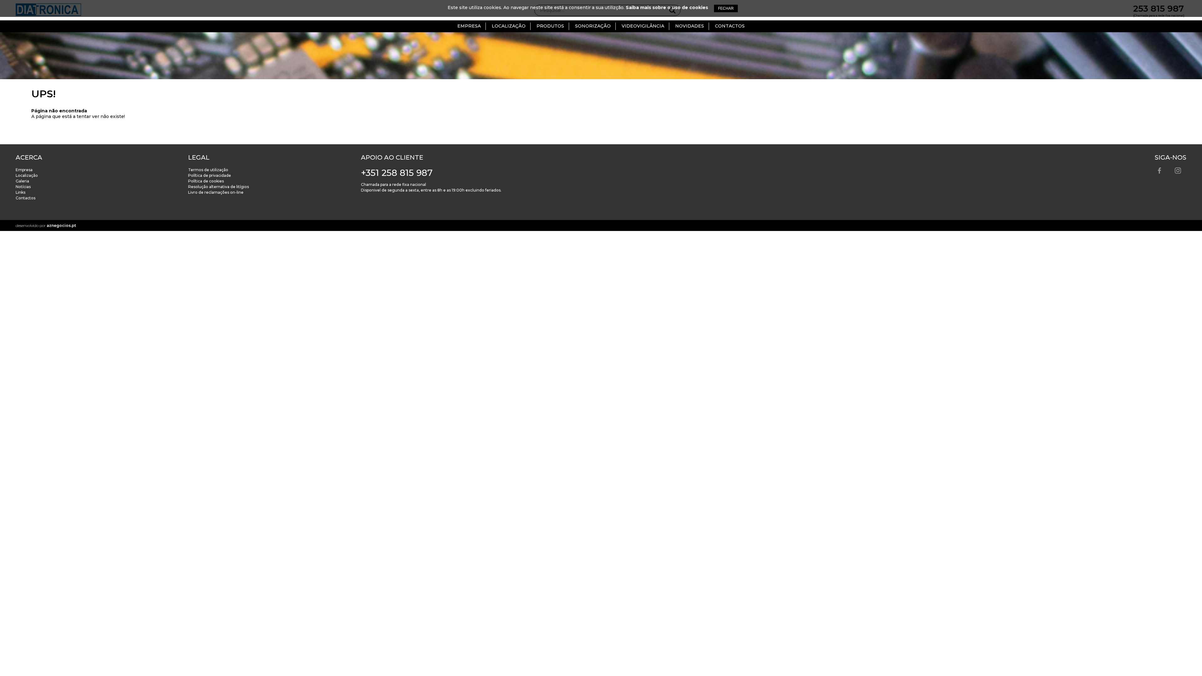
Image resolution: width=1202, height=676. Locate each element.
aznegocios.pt (61, 225)
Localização (509, 26)
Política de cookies (206, 181)
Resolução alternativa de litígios (218, 186)
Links (20, 192)
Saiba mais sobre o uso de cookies (667, 7)
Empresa (469, 26)
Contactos (730, 26)
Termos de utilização (208, 169)
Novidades (689, 26)
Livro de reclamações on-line (216, 192)
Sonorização (593, 26)
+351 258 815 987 (397, 172)
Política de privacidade (209, 175)
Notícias (23, 186)
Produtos (550, 26)
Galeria (22, 181)
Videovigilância (643, 26)
